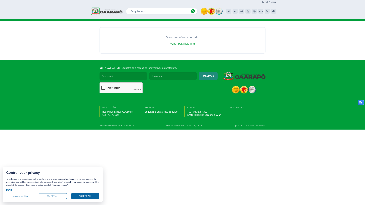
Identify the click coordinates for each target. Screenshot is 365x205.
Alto (261, 11)
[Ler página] (273, 11)
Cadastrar (208, 76)
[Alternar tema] (267, 11)
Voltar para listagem (182, 43)
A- (235, 11)
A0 (241, 11)
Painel (265, 2)
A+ (229, 11)
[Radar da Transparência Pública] (254, 11)
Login (273, 2)
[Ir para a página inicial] (106, 11)
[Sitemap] (248, 11)
